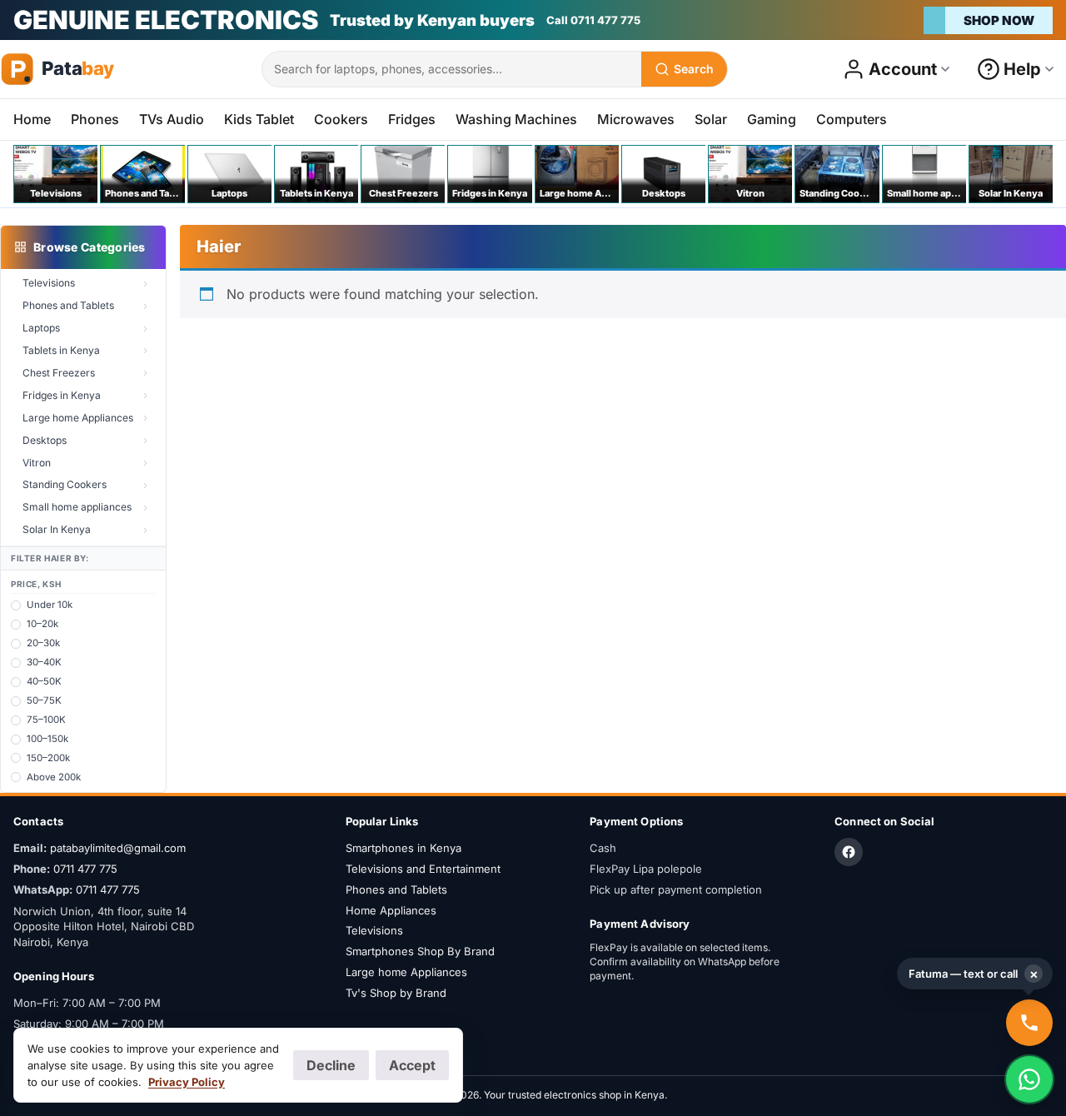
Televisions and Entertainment (423, 868)
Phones (95, 119)
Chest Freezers (58, 372)
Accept (412, 1065)
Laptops (41, 327)
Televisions (48, 283)
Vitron (36, 462)
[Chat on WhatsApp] (1029, 1079)
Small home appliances (77, 507)
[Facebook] (848, 852)
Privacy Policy (186, 1082)
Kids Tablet (259, 119)
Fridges (412, 119)
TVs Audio (171, 119)
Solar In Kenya (56, 529)
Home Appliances (391, 910)
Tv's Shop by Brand (396, 992)
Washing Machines (516, 119)
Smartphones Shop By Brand (420, 951)
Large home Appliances (77, 417)
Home (32, 119)
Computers (851, 119)
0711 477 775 (85, 868)
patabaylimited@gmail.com (118, 847)
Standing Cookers (64, 484)
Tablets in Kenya (61, 350)
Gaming (771, 119)
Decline (331, 1065)
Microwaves (636, 119)
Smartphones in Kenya (403, 847)
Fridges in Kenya (61, 395)
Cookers (341, 119)
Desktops (44, 440)
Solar (711, 119)
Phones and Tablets (68, 305)
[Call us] (1029, 1022)
